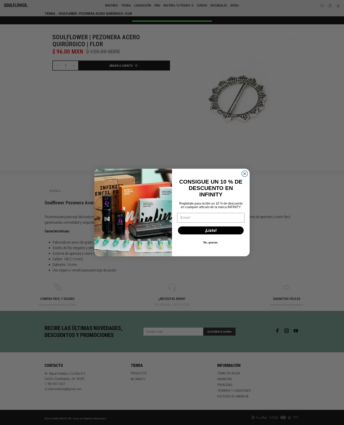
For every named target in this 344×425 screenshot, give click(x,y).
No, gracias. (210, 242)
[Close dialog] (245, 174)
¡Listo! (211, 230)
